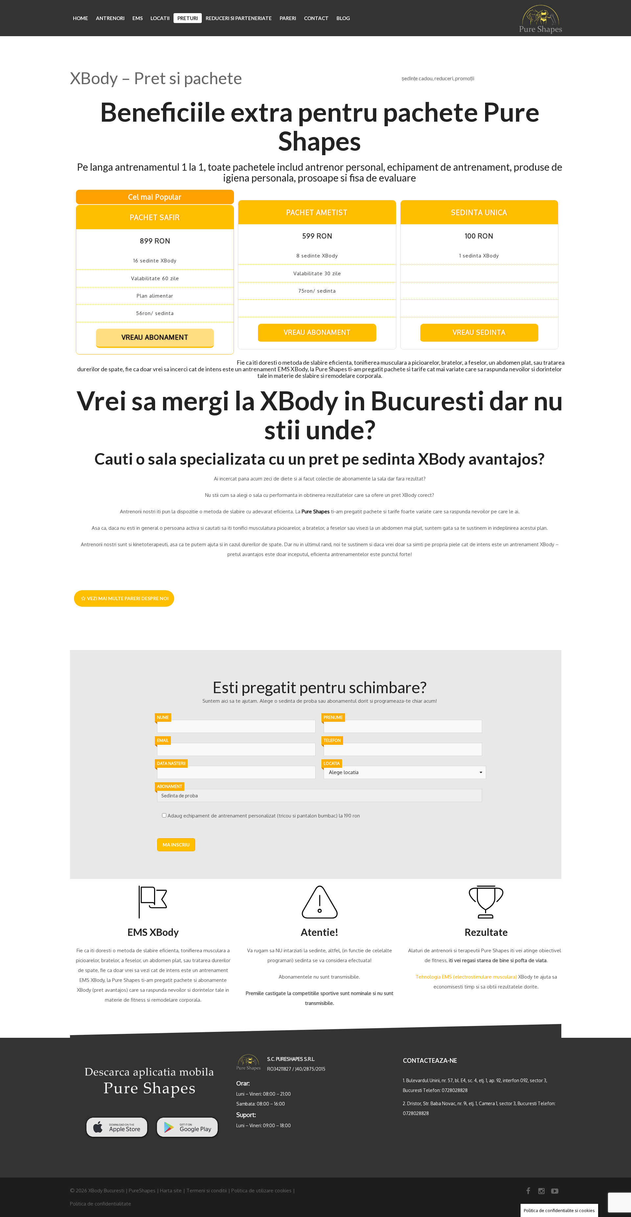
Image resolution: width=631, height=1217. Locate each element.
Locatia (332, 763)
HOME (80, 18)
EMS (137, 18)
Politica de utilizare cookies (261, 1190)
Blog (343, 18)
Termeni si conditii (206, 1190)
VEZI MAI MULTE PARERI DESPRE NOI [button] (128, 598)
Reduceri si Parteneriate (239, 18)
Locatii (160, 18)
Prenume (333, 717)
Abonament (169, 786)
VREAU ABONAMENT (155, 337)
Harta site (171, 1190)
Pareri (288, 18)
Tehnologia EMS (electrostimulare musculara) (466, 977)
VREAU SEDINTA (479, 332)
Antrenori (110, 18)
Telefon (332, 740)
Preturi (187, 18)
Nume (163, 717)
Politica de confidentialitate (100, 1204)
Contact (316, 18)
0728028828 (455, 1090)
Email (163, 740)
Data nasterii (171, 763)
